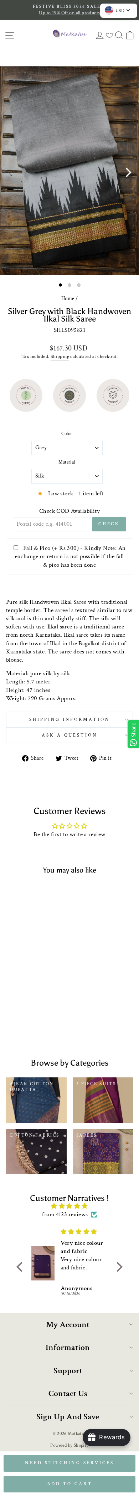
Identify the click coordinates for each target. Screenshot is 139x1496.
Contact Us (67, 1393)
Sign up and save (67, 1416)
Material (66, 462)
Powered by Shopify (69, 1445)
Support (67, 1370)
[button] (21, 1267)
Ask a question (70, 735)
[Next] (127, 172)
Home (67, 298)
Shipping (60, 356)
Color (66, 433)
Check (109, 524)
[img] (69, 1206)
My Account (67, 1324)
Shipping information (69, 719)
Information (68, 1347)
